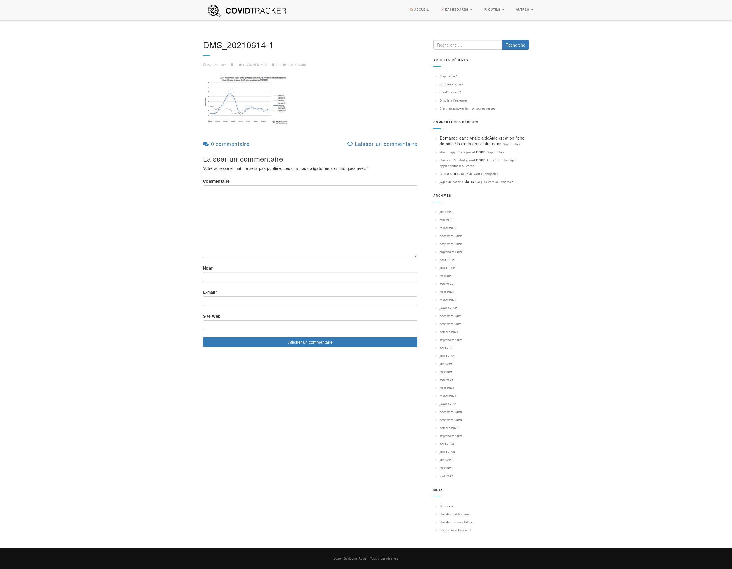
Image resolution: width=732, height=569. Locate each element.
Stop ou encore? (452, 84)
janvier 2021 (448, 404)
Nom (208, 268)
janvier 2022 (448, 308)
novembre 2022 (451, 244)
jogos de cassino (452, 182)
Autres (523, 9)
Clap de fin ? (449, 76)
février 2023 (448, 228)
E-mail (210, 292)
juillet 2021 (447, 356)
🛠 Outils (493, 9)
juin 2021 (446, 364)
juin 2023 (446, 212)
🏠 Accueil (419, 9)
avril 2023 (446, 220)
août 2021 (447, 348)
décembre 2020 (451, 412)
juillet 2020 (447, 452)
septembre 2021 (451, 340)
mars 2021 (447, 388)
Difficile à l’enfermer (453, 100)
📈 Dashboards (455, 9)
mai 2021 (446, 372)
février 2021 (448, 396)
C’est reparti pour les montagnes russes (468, 108)
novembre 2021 (451, 324)
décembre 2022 (451, 236)
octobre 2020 (449, 428)
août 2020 (447, 444)
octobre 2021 (449, 332)
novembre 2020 (451, 420)
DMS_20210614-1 (238, 45)
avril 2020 (446, 476)
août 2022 (447, 260)
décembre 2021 (451, 316)
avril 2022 (446, 284)
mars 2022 (447, 292)
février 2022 (448, 300)
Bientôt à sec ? (450, 92)
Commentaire (216, 181)
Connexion (447, 506)
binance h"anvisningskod (457, 160)
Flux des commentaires (456, 522)
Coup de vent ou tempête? (480, 174)
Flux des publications (454, 514)
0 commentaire (229, 143)
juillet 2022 (447, 268)
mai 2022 (446, 276)
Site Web (212, 316)
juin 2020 (446, 460)
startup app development (457, 152)
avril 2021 (446, 380)
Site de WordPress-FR (455, 530)
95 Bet (444, 174)
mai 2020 (446, 468)
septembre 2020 (451, 436)
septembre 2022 (451, 252)
